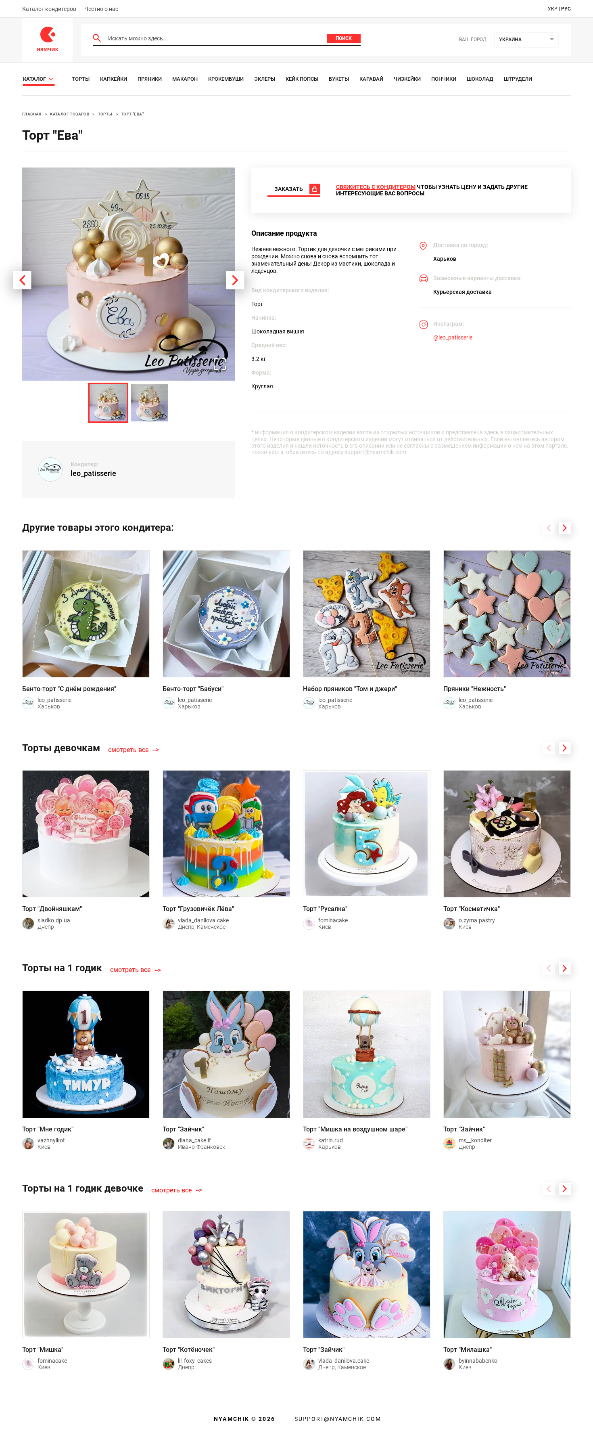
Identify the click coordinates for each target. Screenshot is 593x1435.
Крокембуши (226, 79)
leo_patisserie (93, 473)
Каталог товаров (69, 114)
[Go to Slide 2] (149, 403)
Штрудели (518, 79)
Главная (32, 114)
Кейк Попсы (302, 79)
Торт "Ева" (132, 114)
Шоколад (480, 79)
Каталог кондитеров (49, 9)
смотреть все (128, 750)
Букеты (339, 79)
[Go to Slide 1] (108, 403)
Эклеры (264, 79)
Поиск (344, 38)
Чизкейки (407, 79)
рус (566, 9)
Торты (81, 79)
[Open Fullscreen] (220, 365)
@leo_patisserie (452, 337)
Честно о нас (101, 9)
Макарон (185, 79)
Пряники (150, 79)
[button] (128, 274)
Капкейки (113, 79)
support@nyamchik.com (336, 1419)
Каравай (371, 79)
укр (553, 9)
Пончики (443, 79)
